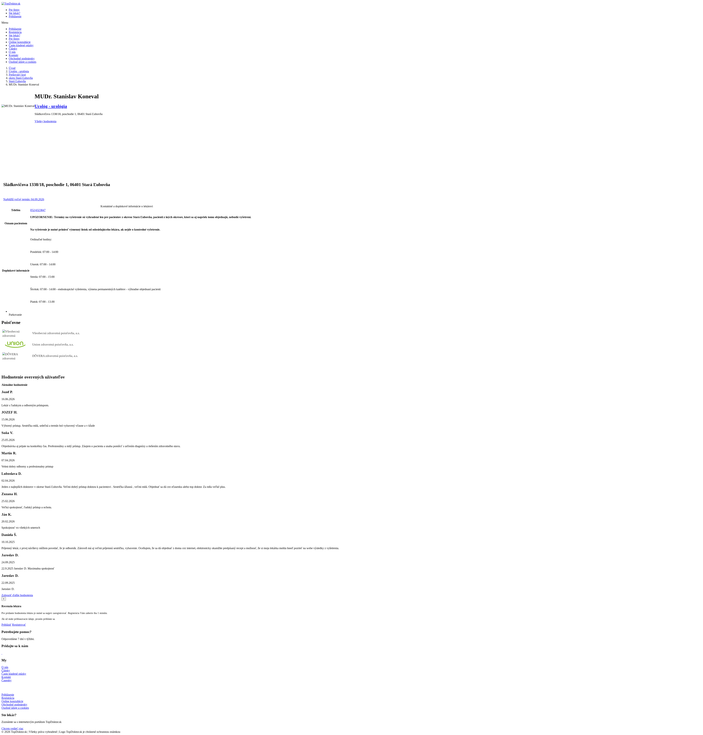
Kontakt (13, 55)
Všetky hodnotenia (45, 121)
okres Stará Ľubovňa (21, 77)
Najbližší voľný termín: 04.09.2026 (23, 199)
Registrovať (19, 624)
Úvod (12, 68)
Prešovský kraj (17, 74)
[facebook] (1, 653)
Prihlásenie (15, 16)
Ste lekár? (14, 13)
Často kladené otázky (21, 45)
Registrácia (15, 32)
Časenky (6, 680)
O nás (12, 51)
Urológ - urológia (19, 71)
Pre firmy (14, 9)
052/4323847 (38, 210)
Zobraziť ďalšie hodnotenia (17, 595)
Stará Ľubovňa (17, 81)
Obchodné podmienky (22, 58)
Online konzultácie (20, 42)
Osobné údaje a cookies (22, 61)
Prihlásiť (6, 624)
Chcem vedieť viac (12, 728)
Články (13, 48)
